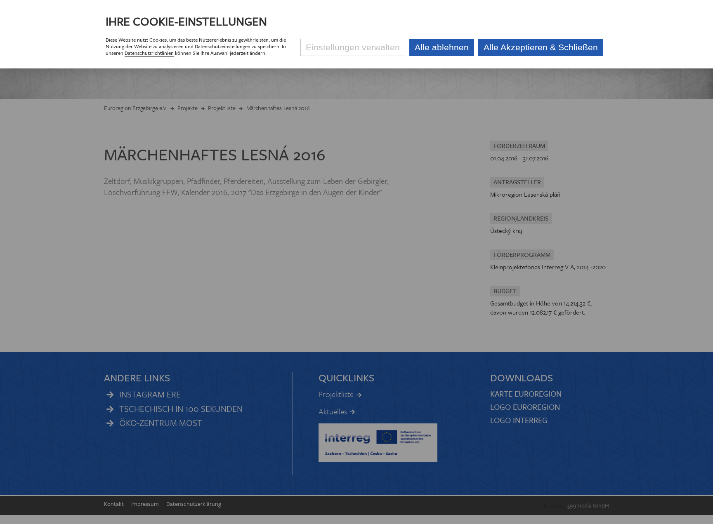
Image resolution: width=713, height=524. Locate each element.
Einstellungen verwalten (353, 47)
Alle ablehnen (442, 47)
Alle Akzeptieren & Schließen (541, 47)
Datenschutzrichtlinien (149, 52)
